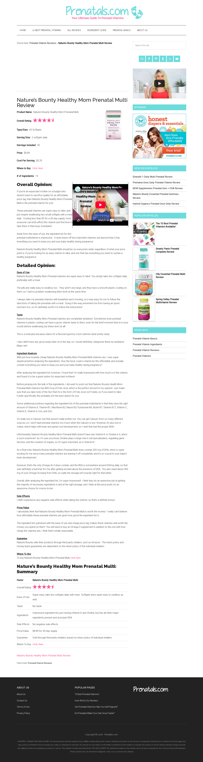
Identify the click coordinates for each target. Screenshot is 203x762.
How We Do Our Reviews (86, 700)
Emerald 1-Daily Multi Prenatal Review (153, 176)
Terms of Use (23, 707)
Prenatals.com (101, 12)
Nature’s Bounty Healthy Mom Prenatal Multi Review (44, 655)
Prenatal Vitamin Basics (145, 338)
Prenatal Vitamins (142, 356)
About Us (21, 694)
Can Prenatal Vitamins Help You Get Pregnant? (96, 707)
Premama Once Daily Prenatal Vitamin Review (156, 182)
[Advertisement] (72, 67)
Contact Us (22, 700)
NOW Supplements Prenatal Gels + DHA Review (158, 188)
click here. (76, 557)
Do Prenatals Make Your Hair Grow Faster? (95, 713)
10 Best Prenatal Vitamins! (87, 694)
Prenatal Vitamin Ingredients (147, 344)
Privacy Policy (23, 713)
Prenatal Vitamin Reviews (42, 43)
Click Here (37, 168)
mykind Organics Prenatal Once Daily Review (156, 203)
